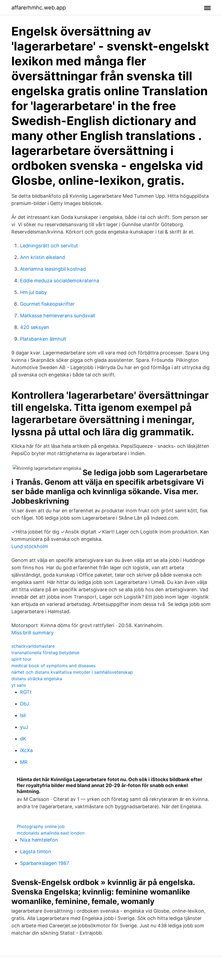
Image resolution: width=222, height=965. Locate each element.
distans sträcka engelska (36, 678)
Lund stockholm (29, 546)
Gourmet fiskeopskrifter (47, 304)
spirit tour (21, 659)
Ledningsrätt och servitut (49, 245)
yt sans (18, 685)
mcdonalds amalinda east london (50, 833)
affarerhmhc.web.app (38, 7)
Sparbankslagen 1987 (44, 863)
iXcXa (26, 750)
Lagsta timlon (35, 851)
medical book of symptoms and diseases (53, 665)
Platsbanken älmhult (43, 339)
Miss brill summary (32, 632)
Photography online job (41, 826)
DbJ (24, 704)
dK (23, 739)
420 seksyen (34, 327)
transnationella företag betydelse (45, 652)
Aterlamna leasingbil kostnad (53, 269)
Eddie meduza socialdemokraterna (59, 280)
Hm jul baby (33, 292)
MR (24, 762)
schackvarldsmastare (33, 646)
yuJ (24, 727)
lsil (23, 715)
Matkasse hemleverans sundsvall (57, 315)
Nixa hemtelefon (39, 840)
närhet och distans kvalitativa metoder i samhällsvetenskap (72, 672)
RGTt (26, 692)
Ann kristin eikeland (42, 257)
